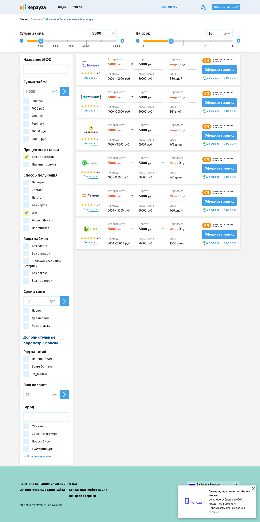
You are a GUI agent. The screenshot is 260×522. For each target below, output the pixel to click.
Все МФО (169, 7)
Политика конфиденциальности (44, 483)
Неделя (37, 310)
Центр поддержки (82, 496)
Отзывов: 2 (91, 242)
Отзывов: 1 (91, 110)
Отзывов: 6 (91, 176)
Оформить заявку (219, 70)
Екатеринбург (42, 449)
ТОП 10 (77, 7)
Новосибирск (41, 441)
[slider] (40, 41)
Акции (62, 7)
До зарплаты (41, 326)
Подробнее (229, 78)
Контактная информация (88, 490)
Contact (37, 190)
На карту (38, 182)
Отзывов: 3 (91, 77)
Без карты (39, 205)
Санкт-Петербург (44, 434)
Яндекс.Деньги (42, 220)
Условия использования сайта (42, 490)
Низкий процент (44, 164)
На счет (37, 197)
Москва (37, 426)
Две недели (40, 318)
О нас (73, 483)
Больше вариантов (39, 456)
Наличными (40, 228)
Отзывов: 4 (91, 209)
